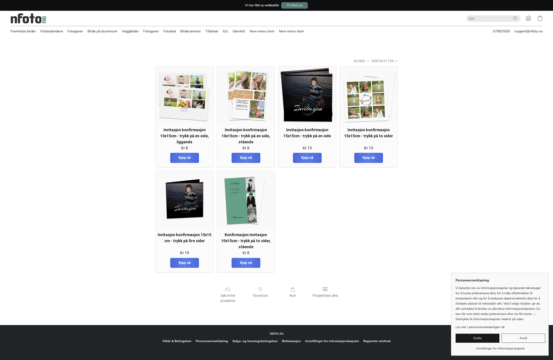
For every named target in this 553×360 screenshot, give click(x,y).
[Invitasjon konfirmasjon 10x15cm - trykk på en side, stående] (246, 94)
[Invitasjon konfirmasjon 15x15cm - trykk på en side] (307, 94)
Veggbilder (130, 31)
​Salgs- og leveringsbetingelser (255, 341)
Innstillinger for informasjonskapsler (332, 341)
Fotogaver (75, 31)
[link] (500, 347)
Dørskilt (239, 31)
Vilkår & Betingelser (176, 341)
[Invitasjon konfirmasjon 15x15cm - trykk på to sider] (368, 94)
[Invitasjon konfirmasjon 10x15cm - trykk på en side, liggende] (184, 94)
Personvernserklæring (212, 341)
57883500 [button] (501, 31)
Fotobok (169, 31)
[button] (294, 5)
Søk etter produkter (228, 298)
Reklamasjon (291, 341)
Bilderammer (190, 31)
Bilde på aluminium (102, 31)
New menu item (262, 31)
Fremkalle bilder (23, 31)
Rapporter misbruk (377, 341)
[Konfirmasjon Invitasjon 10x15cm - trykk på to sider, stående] (246, 199)
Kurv (292, 296)
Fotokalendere (51, 31)
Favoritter (260, 296)
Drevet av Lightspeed (276, 348)
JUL (225, 31)
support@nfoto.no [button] (528, 31)
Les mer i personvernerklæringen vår (480, 327)
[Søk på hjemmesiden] (515, 18)
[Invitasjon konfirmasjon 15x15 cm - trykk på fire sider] (184, 199)
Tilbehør (211, 31)
